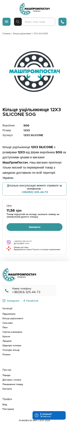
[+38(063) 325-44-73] (62, 22)
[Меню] (7, 22)
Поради (6, 375)
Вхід (5, 405)
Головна (7, 34)
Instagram (13, 301)
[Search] (18, 22)
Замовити (34, 227)
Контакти (7, 389)
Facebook (32, 301)
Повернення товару (13, 384)
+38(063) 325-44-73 (34, 192)
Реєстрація (8, 409)
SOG (26, 125)
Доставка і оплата (12, 380)
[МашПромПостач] (34, 9)
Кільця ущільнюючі (22, 34)
